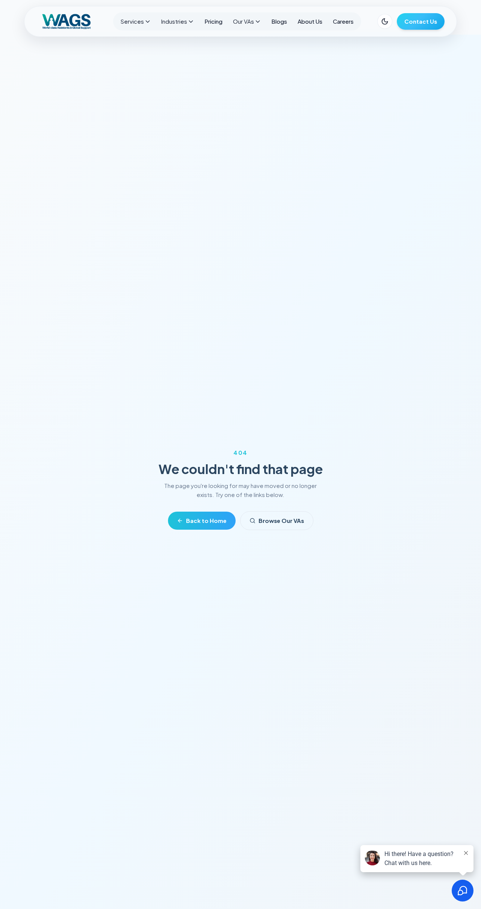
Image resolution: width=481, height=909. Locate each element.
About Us (310, 21)
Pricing (213, 21)
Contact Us (420, 21)
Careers (343, 21)
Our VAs (243, 21)
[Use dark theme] (384, 21)
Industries (174, 21)
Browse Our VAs (281, 520)
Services (132, 21)
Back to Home (206, 520)
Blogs (279, 21)
